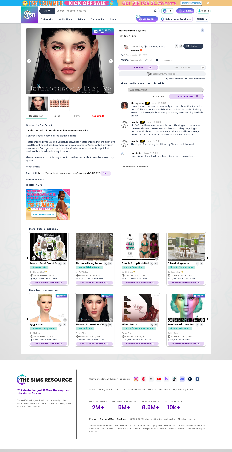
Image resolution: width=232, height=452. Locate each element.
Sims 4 (127, 36)
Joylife (135, 122)
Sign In (205, 10)
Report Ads (164, 389)
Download (138, 67)
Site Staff (152, 389)
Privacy (93, 419)
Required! (98, 116)
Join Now (188, 10)
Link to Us (120, 389)
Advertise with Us (136, 389)
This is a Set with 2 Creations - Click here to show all (56, 130)
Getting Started (105, 389)
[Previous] (29, 61)
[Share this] (181, 46)
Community (97, 19)
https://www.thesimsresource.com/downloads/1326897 (69, 173)
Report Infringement (183, 389)
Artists (81, 19)
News (113, 19)
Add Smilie (158, 96)
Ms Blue (135, 50)
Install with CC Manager (165, 74)
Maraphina (137, 103)
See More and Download (47, 282)
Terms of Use (107, 419)
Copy (106, 173)
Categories (47, 19)
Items (77, 116)
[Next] (111, 61)
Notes (57, 116)
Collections (65, 19)
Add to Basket (182, 67)
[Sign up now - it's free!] (48, 204)
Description (36, 116)
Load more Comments (135, 166)
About (92, 389)
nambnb (136, 153)
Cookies (121, 419)
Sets (134, 36)
